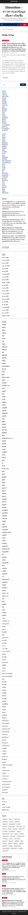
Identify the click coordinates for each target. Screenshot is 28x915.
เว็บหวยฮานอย (5, 776)
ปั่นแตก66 (4, 123)
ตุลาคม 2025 (5, 285)
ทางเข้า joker (5, 176)
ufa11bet (4, 590)
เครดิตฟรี (4, 754)
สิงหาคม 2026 (5, 257)
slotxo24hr (4, 568)
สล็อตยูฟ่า (4, 718)
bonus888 (4, 383)
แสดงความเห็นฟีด (6, 807)
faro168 (4, 396)
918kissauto (4, 347)
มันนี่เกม (4, 668)
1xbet (3, 336)
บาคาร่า (4, 153)
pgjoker (3, 480)
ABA (3, 352)
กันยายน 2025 (5, 288)
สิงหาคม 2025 (5, 291)
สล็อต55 (4, 687)
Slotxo (3, 565)
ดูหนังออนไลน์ (5, 174)
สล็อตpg (4, 709)
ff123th (3, 399)
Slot (3, 554)
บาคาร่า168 (4, 105)
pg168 (3, 135)
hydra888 (4, 416)
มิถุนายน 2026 (5, 263)
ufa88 (3, 601)
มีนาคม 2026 (5, 271)
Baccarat (4, 369)
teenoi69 (4, 585)
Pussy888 (4, 507)
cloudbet (4, 391)
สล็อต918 (4, 701)
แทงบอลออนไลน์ (6, 784)
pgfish (3, 474)
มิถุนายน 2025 (5, 296)
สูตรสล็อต (4, 740)
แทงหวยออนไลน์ (6, 787)
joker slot (4, 178)
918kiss (4, 90)
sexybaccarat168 (6, 549)
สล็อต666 (4, 693)
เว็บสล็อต (4, 773)
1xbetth (3, 338)
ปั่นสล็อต (4, 654)
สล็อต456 (4, 684)
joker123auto (11, 826)
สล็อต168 (4, 682)
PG (2, 463)
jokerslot (4, 187)
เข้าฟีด (3, 804)
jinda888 (4, 424)
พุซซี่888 (4, 665)
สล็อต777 (4, 695)
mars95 (3, 449)
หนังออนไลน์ (5, 117)
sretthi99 (4, 571)
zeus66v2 (4, 615)
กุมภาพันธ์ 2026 (5, 274)
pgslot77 (4, 121)
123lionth (4, 324)
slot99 (3, 139)
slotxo (3, 155)
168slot (3, 327)
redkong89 (4, 515)
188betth (4, 333)
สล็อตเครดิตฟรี (5, 723)
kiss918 (4, 167)
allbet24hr (4, 358)
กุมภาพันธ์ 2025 (5, 307)
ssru (3, 576)
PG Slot (3, 466)
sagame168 (4, 527)
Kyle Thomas (5, 52)
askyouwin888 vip (6, 366)
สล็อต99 (4, 706)
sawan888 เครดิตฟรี (6, 532)
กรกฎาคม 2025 (5, 293)
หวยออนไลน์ (5, 130)
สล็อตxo (4, 190)
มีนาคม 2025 (5, 304)
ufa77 (3, 599)
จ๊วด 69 (3, 626)
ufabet (3, 610)
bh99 (3, 374)
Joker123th (19, 826)
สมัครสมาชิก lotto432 (7, 673)
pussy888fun (5, 510)
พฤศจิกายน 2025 (6, 282)
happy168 (4, 410)
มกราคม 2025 (5, 310)
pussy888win (5, 513)
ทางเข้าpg (4, 643)
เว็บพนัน (4, 767)
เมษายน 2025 (5, 302)
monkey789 (4, 452)
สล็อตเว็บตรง (5, 142)
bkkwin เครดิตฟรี (5, 377)
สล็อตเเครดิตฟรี (5, 731)
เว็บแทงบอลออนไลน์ (6, 781)
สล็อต (3, 182)
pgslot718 (4, 488)
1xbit (3, 341)
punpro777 (4, 126)
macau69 (4, 446)
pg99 (3, 471)
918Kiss (3, 344)
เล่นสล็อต (4, 762)
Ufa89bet (4, 604)
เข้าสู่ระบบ (4, 801)
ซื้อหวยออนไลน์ (5, 128)
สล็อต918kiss (5, 704)
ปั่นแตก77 (4, 659)
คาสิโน (3, 618)
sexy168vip (4, 543)
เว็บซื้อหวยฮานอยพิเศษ (7, 765)
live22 (3, 112)
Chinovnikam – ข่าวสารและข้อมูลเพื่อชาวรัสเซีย (14, 11)
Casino (3, 388)
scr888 (3, 538)
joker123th (4, 430)
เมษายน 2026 (5, 268)
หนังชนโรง (4, 94)
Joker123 (4, 427)
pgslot (3, 106)
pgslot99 (15, 829)
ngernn (3, 455)
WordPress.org (5, 810)
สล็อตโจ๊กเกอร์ (5, 737)
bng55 (3, 380)
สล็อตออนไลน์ (5, 192)
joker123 (4, 92)
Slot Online (4, 557)
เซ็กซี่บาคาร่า (5, 756)
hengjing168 (4, 413)
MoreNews (20, 911)
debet (3, 394)
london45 (4, 441)
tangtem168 (4, 582)
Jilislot (3, 419)
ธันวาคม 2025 (5, 279)
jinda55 (4, 137)
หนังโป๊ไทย (4, 158)
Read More (6, 78)
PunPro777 (4, 502)
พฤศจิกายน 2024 (6, 315)
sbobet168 (4, 535)
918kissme (4, 349)
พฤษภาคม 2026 (5, 266)
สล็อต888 (4, 146)
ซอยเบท (4, 629)
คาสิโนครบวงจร (5, 621)
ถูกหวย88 (4, 640)
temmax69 (4, 587)
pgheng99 (4, 108)
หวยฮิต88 (4, 748)
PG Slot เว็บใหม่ (5, 40)
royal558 (4, 521)
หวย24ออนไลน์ (5, 745)
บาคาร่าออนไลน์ (6, 124)
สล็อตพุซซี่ (4, 715)
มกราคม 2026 (5, 277)
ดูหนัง (3, 114)
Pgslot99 (4, 493)
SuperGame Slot (5, 579)
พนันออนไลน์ (5, 662)
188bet (3, 330)
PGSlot (3, 485)
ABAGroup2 (4, 355)
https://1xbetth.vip (6, 160)
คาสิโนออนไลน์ (5, 623)
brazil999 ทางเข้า (6, 385)
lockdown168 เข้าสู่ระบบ (7, 438)
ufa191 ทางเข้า (5, 593)
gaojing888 (4, 408)
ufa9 (3, 607)
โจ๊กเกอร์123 (5, 180)
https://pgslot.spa (6, 162)
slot (3, 171)
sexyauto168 (5, 546)
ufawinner (4, 612)
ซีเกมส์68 (4, 632)
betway (3, 371)
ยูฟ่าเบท (4, 671)
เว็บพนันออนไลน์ (6, 770)
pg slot (3, 166)
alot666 (3, 360)
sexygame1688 (5, 551)
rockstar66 (4, 518)
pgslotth (4, 496)
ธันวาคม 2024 (5, 313)
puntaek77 (4, 504)
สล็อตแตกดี (4, 734)
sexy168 (4, 540)
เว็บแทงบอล (4, 778)
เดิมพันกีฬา (4, 759)
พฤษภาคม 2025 (5, 299)
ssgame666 (4, 574)
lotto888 (4, 443)
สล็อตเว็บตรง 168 (6, 729)
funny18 (3, 405)
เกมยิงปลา (4, 751)
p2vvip (3, 460)
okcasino (4, 457)
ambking (4, 363)
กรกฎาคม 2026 (5, 260)
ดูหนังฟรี (4, 99)
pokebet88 (4, 499)
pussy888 (4, 101)
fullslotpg (4, 110)
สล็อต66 (4, 141)
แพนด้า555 (4, 790)
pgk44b (3, 482)
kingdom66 (4, 432)
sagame (3, 524)
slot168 (3, 560)
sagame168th (5, 96)
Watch (25, 24)
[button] (2, 24)
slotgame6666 (5, 563)
